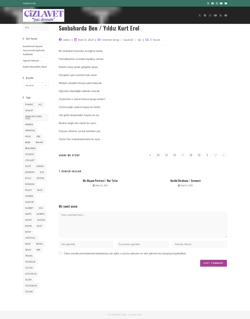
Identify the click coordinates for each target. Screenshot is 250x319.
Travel (29, 256)
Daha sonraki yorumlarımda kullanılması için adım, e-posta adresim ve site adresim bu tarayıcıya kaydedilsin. (125, 253)
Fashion (30, 184)
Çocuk (29, 267)
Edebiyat (30, 172)
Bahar (39, 142)
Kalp (39, 226)
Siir (38, 250)
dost (28, 166)
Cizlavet (30, 160)
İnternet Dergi (110, 39)
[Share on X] (150, 155)
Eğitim (40, 178)
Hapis (28, 214)
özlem (29, 291)
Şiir (139, 39)
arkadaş (30, 130)
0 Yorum (155, 39)
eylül (28, 178)
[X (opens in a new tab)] (208, 3)
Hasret (41, 214)
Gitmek (29, 196)
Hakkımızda (29, 3)
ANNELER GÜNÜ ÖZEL (33, 117)
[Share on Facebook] (158, 155)
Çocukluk (31, 273)
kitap (28, 232)
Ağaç (28, 136)
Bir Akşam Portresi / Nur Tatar (100, 181)
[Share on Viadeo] (215, 155)
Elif (42, 172)
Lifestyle (30, 238)
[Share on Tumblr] (207, 155)
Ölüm (28, 279)
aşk (38, 136)
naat (28, 244)
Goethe (29, 202)
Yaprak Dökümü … (32, 60)
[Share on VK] (191, 155)
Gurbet (29, 208)
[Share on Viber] (182, 155)
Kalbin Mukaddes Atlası (35, 66)
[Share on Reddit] (199, 155)
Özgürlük (31, 285)
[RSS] (220, 15)
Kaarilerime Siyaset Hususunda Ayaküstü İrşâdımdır (34, 50)
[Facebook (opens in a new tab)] (212, 3)
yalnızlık (30, 261)
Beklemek (30, 148)
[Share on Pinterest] (166, 155)
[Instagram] (210, 15)
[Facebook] (205, 15)
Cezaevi (29, 154)
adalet (29, 110)
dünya (40, 166)
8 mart (29, 104)
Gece (40, 190)
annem (29, 124)
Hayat (28, 220)
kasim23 (128, 39)
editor (66, 39)
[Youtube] (215, 15)
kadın (28, 226)
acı (40, 104)
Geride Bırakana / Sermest (185, 181)
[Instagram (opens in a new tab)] (217, 3)
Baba (28, 142)
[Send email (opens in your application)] (225, 3)
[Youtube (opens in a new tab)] (221, 3)
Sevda (39, 244)
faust (28, 190)
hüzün (41, 220)
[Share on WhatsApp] (223, 155)
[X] (199, 15)
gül (41, 208)
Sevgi (28, 250)
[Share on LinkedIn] (174, 155)
